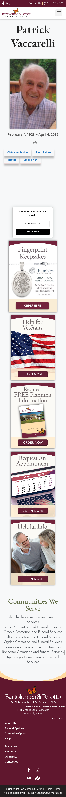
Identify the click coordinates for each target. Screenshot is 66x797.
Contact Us (11, 761)
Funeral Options (14, 728)
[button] (58, 12)
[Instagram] (37, 770)
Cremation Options (16, 733)
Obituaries (11, 756)
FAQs (8, 738)
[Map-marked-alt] (37, 778)
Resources (11, 751)
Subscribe (32, 231)
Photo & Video (43, 152)
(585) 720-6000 (58, 718)
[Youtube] (29, 778)
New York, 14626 (33, 713)
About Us (10, 723)
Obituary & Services (17, 152)
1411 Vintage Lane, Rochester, (33, 710)
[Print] (35, 142)
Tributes (11, 159)
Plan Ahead (12, 746)
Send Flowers (30, 159)
